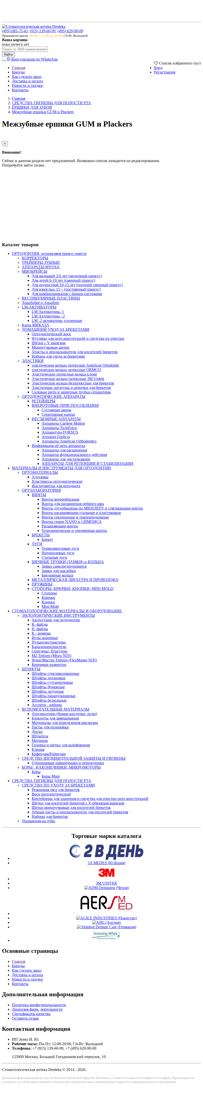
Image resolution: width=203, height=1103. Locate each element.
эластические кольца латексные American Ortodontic (75, 365)
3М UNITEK (106, 883)
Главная (18, 68)
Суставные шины (56, 410)
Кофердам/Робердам (49, 754)
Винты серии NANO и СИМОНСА (72, 521)
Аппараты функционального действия (74, 454)
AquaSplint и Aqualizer (40, 303)
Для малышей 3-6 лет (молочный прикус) (67, 276)
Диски (37, 731)
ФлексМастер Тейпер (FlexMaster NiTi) (64, 660)
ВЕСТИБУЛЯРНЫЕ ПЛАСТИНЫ (51, 298)
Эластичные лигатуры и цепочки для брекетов (71, 387)
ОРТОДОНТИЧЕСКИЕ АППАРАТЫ (53, 396)
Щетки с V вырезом (48, 343)
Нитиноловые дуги (58, 553)
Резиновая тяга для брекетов (56, 790)
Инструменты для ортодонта (56, 486)
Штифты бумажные (48, 687)
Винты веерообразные (60, 499)
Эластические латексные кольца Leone (64, 374)
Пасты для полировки (50, 727)
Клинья (38, 749)
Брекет (47, 539)
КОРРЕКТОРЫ (35, 258)
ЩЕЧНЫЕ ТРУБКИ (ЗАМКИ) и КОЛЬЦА (68, 562)
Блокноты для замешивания (55, 718)
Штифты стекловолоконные (55, 673)
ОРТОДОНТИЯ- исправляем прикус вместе (49, 253)
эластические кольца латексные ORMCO (66, 370)
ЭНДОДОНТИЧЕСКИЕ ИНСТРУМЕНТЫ (58, 615)
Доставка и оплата (27, 81)
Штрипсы (40, 736)
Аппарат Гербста (56, 437)
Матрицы (40, 740)
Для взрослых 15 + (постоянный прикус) (66, 289)
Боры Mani (51, 776)
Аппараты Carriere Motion (63, 423)
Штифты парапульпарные (54, 696)
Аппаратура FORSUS (60, 432)
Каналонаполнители (49, 647)
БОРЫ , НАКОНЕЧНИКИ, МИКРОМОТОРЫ (61, 767)
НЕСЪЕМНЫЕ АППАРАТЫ (56, 419)
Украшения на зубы (38, 821)
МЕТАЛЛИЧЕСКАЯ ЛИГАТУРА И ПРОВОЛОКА (75, 580)
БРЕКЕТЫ (41, 535)
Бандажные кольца (57, 575)
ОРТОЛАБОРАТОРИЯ (41, 490)
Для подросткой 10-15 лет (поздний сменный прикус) (77, 285)
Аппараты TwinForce (59, 428)
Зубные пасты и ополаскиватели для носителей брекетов (80, 812)
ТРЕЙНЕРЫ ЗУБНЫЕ (41, 262)
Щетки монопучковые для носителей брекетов (71, 807)
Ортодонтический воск (51, 334)
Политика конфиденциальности (39, 1005)
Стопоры (49, 593)
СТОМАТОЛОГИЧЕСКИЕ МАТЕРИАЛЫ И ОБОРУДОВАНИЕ (67, 611)
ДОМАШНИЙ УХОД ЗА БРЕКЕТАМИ (55, 329)
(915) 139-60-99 (42, 31)
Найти (8, 54)
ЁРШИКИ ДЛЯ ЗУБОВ (32, 107)
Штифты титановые (49, 678)
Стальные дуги (54, 557)
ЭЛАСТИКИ (33, 361)
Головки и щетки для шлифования (61, 745)
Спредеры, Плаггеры (49, 651)
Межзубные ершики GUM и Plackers (43, 112)
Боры (36, 772)
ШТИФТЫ (31, 669)
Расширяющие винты (60, 526)
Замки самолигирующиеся (64, 566)
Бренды (18, 72)
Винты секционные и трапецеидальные (75, 517)
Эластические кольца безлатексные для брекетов (73, 383)
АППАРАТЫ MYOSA (41, 267)
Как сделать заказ (26, 76)
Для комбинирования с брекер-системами (67, 294)
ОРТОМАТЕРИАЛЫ (40, 472)
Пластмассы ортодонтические (57, 481)
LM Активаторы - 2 (48, 316)
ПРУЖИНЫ (42, 584)
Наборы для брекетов (50, 816)
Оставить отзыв (25, 1018)
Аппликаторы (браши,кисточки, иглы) (64, 714)
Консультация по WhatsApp (34, 59)
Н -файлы (40, 629)
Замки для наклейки (59, 571)
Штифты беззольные (49, 700)
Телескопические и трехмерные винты (74, 530)
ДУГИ (37, 544)
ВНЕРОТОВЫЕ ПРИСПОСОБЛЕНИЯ (65, 405)
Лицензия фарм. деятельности (37, 1009)
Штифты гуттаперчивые (52, 682)
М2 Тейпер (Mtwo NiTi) (51, 656)
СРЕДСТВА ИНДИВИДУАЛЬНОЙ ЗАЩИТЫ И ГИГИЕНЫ (74, 758)
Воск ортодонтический (51, 794)
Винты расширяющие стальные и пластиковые (81, 513)
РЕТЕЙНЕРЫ (43, 401)
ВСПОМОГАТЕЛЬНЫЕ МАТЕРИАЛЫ (55, 709)
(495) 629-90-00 (70, 31)
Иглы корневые (45, 638)
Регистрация (164, 72)
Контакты (20, 90)
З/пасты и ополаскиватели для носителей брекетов (75, 352)
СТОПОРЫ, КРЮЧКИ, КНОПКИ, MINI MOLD (72, 588)
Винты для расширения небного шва (73, 504)
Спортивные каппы (58, 414)
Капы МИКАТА (35, 325)
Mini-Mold (50, 606)
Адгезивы (40, 477)
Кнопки (48, 602)
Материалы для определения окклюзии (65, 723)
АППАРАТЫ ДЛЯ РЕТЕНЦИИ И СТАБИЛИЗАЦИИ (87, 463)
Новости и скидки (27, 85)
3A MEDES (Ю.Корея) (106, 863)
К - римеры (41, 633)
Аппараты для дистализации (66, 459)
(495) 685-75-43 (15, 31)
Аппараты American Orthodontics (69, 441)
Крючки (48, 597)
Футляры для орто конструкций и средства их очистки (78, 338)
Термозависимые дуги (60, 548)
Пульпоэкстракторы (49, 642)
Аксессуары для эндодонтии (56, 620)
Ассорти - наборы (47, 705)
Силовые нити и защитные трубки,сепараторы (71, 392)
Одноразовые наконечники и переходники (68, 763)
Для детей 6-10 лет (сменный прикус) (63, 280)
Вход (158, 68)
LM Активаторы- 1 (48, 312)
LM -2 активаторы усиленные (57, 320)
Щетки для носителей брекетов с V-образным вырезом (78, 803)
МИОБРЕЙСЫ (34, 271)
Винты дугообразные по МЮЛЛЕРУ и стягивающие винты (92, 508)
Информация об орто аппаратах (58, 446)
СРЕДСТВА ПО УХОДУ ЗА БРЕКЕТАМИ (58, 785)
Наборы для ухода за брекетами (58, 356)
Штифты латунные (48, 691)
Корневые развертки (49, 664)
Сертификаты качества (31, 1014)
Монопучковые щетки (50, 347)
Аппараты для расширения (64, 450)
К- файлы (40, 624)
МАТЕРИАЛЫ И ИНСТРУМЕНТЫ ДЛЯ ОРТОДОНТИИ (61, 468)
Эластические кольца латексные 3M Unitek (68, 379)
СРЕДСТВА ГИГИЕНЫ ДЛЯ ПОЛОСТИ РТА (51, 103)
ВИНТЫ (39, 495)
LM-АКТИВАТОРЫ (39, 307)
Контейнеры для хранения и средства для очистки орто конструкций (90, 798)
